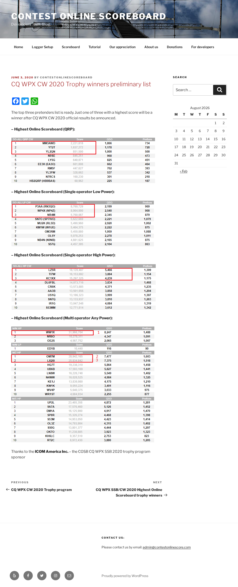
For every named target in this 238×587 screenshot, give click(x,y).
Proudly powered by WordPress (125, 576)
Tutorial (95, 47)
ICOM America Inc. (52, 451)
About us (151, 47)
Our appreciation (122, 47)
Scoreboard (71, 47)
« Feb (183, 171)
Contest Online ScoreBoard (88, 16)
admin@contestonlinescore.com (167, 547)
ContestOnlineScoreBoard (66, 77)
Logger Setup (42, 47)
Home (18, 47)
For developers (202, 47)
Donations (174, 47)
